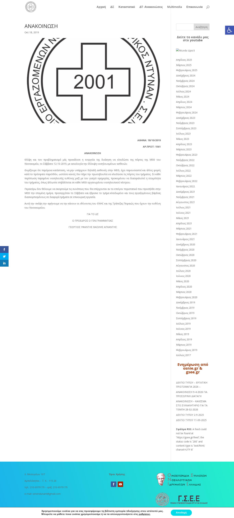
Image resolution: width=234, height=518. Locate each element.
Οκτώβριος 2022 (185, 165)
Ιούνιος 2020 (183, 276)
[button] (229, 30)
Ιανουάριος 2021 (185, 239)
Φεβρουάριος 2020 (186, 297)
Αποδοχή (181, 512)
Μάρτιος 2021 (184, 228)
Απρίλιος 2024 (184, 101)
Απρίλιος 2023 (184, 144)
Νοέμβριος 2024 (185, 80)
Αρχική (101, 7)
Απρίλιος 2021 (184, 223)
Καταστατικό (127, 7)
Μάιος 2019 (182, 334)
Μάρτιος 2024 (184, 107)
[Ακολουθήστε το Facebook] (113, 484)
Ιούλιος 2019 (183, 323)
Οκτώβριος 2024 (185, 86)
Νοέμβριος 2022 (185, 160)
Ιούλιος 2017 (183, 355)
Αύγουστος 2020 (185, 265)
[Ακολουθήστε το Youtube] (120, 484)
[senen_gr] (185, 50)
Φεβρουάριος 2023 (186, 154)
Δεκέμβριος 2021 (185, 191)
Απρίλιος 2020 (184, 286)
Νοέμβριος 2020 (185, 249)
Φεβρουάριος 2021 (186, 233)
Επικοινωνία (194, 7)
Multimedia (174, 7)
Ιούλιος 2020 (183, 270)
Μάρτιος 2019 (184, 344)
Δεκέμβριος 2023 (185, 117)
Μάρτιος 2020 (184, 292)
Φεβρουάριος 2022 (186, 181)
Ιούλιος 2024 (183, 91)
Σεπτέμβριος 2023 (186, 128)
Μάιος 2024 (182, 96)
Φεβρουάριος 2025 (186, 70)
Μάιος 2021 (182, 218)
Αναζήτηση (202, 27)
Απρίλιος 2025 (184, 59)
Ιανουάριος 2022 (185, 186)
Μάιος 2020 (182, 281)
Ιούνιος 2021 (183, 212)
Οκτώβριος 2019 (185, 313)
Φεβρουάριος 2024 (186, 112)
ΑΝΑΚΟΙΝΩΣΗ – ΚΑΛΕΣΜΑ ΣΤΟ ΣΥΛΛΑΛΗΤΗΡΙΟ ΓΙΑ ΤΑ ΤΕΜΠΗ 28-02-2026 (191, 405)
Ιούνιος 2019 (183, 328)
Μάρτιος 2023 (184, 149)
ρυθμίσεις (144, 514)
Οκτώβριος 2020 (185, 255)
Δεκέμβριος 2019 (185, 302)
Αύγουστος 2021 (185, 202)
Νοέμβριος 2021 (185, 197)
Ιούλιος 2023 (183, 133)
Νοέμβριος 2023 (185, 123)
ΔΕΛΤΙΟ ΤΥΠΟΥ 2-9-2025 (190, 414)
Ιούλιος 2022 (183, 170)
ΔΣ (112, 7)
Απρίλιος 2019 (184, 339)
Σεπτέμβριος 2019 (186, 318)
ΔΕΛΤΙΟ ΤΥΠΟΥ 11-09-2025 (191, 420)
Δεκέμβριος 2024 (185, 75)
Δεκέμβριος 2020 (185, 244)
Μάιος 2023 (182, 139)
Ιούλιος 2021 (183, 207)
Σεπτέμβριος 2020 (186, 260)
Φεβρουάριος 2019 (186, 350)
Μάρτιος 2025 (184, 65)
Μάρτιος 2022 (184, 175)
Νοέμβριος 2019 (185, 307)
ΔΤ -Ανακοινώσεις (151, 7)
